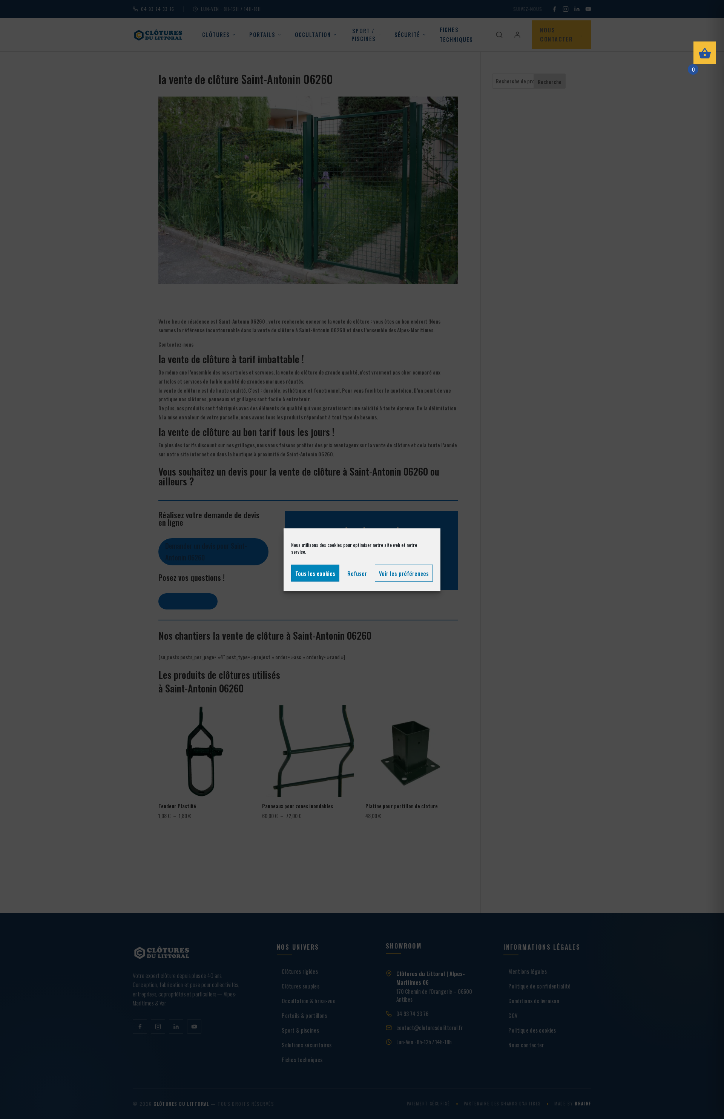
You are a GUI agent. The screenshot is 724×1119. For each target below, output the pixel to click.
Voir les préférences (404, 573)
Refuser (357, 573)
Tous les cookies (315, 573)
